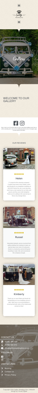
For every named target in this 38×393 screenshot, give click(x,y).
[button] (19, 5)
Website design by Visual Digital (23, 390)
